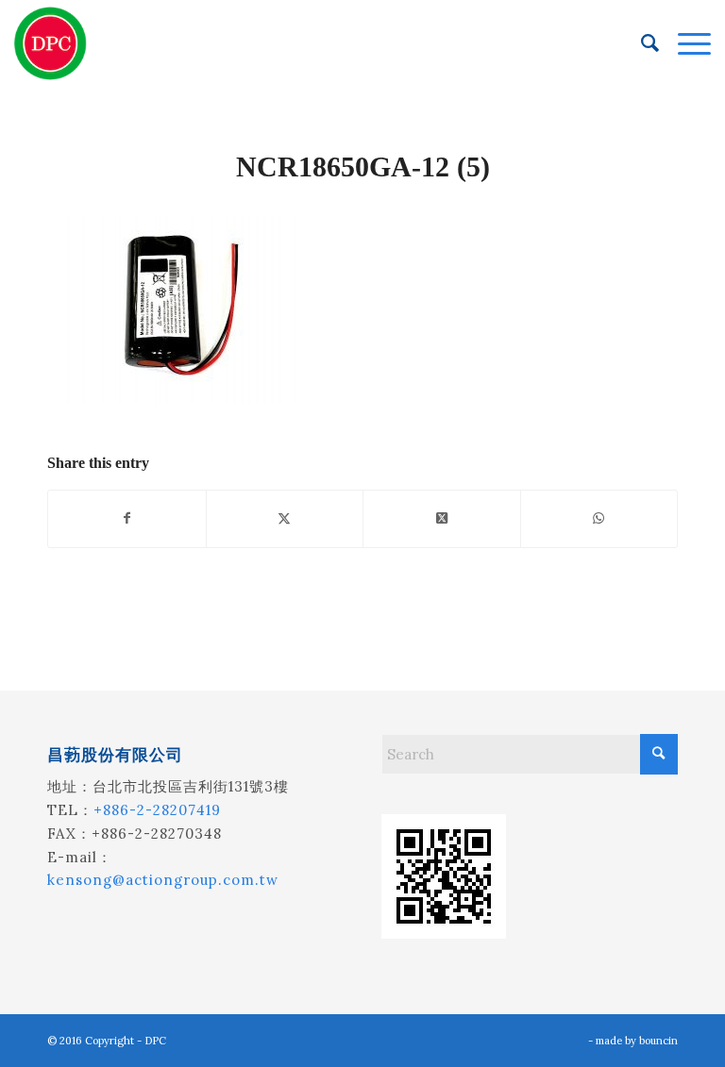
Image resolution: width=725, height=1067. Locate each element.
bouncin (658, 1040)
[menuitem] (640, 43)
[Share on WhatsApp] (599, 518)
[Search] (640, 43)
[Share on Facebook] (127, 518)
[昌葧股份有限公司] (50, 43)
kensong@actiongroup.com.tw (162, 880)
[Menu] (685, 43)
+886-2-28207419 (157, 810)
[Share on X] (285, 518)
